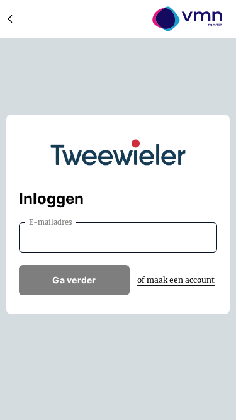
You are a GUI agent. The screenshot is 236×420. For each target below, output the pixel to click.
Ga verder (74, 280)
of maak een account (176, 280)
